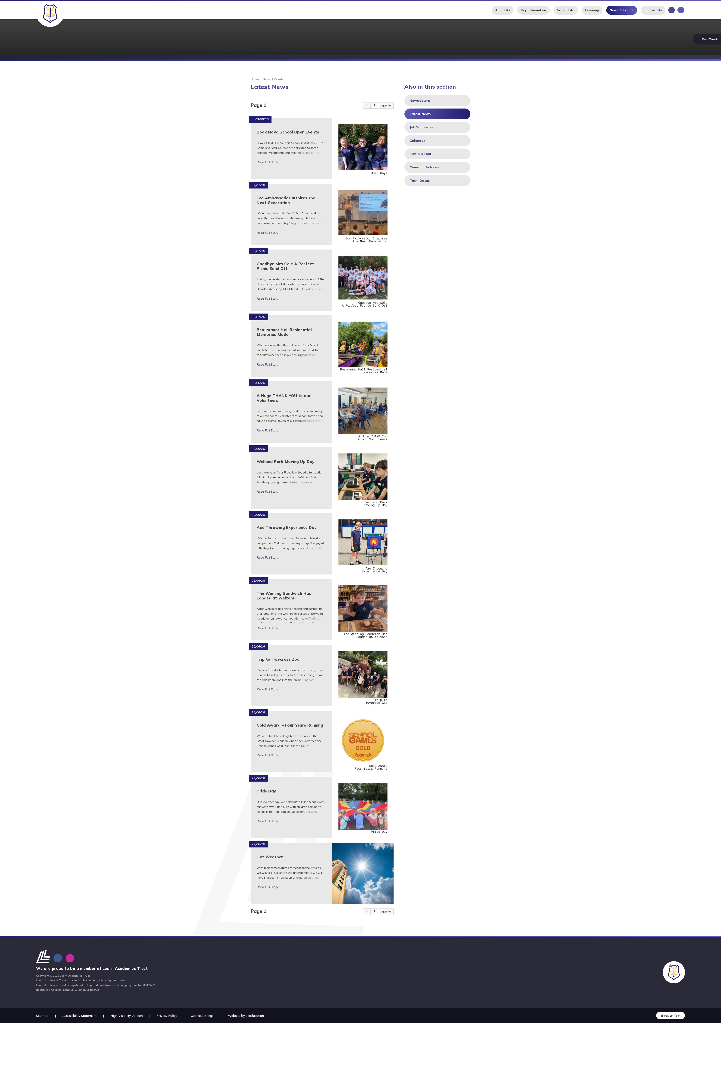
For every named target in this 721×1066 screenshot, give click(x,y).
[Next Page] (374, 106)
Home (255, 79)
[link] (366, 106)
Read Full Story (267, 162)
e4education (255, 1016)
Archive (386, 106)
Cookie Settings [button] (202, 1016)
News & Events (273, 79)
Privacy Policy (167, 1016)
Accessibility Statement (79, 1016)
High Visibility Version (126, 1016)
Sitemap (42, 1016)
